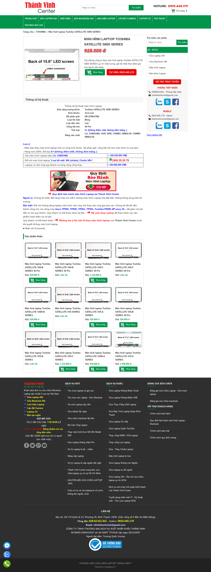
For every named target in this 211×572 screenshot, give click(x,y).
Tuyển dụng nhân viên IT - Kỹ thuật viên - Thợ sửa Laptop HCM (126, 499)
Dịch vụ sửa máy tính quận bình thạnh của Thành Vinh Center (127, 489)
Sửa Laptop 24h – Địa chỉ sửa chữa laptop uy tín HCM (126, 478)
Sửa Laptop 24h (48, 18)
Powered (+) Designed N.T (105, 567)
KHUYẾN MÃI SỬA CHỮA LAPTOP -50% (85, 482)
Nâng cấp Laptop (76, 456)
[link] (40, 12)
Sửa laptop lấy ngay (77, 411)
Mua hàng (40, 280)
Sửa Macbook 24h (84, 18)
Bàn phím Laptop (157, 73)
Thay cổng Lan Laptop (119, 442)
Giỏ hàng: (181, 11)
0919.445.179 (158, 115)
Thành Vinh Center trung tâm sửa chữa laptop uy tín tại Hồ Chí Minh (84, 472)
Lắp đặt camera (127, 18)
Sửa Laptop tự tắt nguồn (120, 470)
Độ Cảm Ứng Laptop (77, 425)
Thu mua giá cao (34, 25)
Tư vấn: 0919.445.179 (121, 72)
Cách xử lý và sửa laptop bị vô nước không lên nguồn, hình (85, 492)
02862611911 (158, 92)
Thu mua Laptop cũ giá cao (81, 390)
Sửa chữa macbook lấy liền (81, 418)
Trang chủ (31, 18)
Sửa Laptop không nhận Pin (81, 442)
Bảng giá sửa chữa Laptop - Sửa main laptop (168, 392)
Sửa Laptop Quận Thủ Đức (122, 428)
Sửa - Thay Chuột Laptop (121, 449)
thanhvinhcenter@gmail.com (165, 119)
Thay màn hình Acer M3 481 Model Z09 (84, 434)
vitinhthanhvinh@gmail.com (165, 95)
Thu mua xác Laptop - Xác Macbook (85, 397)
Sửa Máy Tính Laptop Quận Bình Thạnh (125, 413)
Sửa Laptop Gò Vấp (118, 421)
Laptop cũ (145, 18)
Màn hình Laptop (157, 67)
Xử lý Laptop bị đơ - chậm (80, 449)
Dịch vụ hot (72, 383)
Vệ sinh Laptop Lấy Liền (79, 404)
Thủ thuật (159, 18)
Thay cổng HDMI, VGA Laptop (123, 435)
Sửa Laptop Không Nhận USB (123, 397)
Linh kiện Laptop (106, 18)
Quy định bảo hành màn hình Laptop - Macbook (168, 422)
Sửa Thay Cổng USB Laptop (122, 404)
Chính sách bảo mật (159, 431)
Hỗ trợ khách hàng (160, 406)
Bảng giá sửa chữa (160, 383)
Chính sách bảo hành (160, 413)
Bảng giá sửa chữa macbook (164, 401)
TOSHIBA (41, 32)
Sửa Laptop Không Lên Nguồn (123, 463)
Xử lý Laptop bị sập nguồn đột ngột (84, 463)
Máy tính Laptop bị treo (120, 456)
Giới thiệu (65, 18)
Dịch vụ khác (114, 383)
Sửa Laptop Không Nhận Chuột (124, 390)
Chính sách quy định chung (163, 437)
